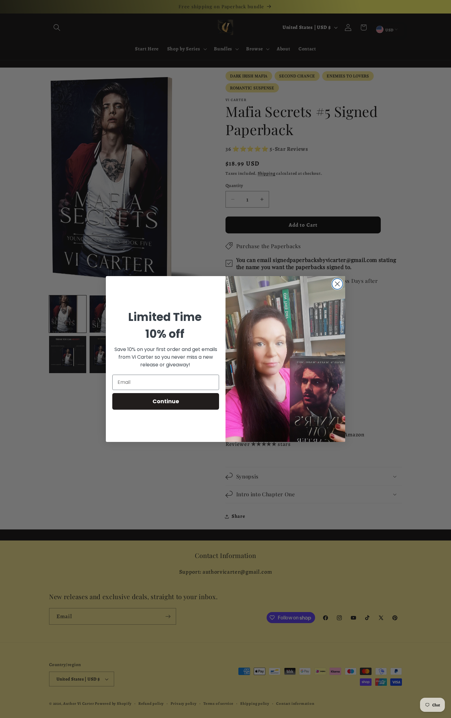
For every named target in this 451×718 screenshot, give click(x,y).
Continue (165, 401)
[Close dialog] (337, 284)
